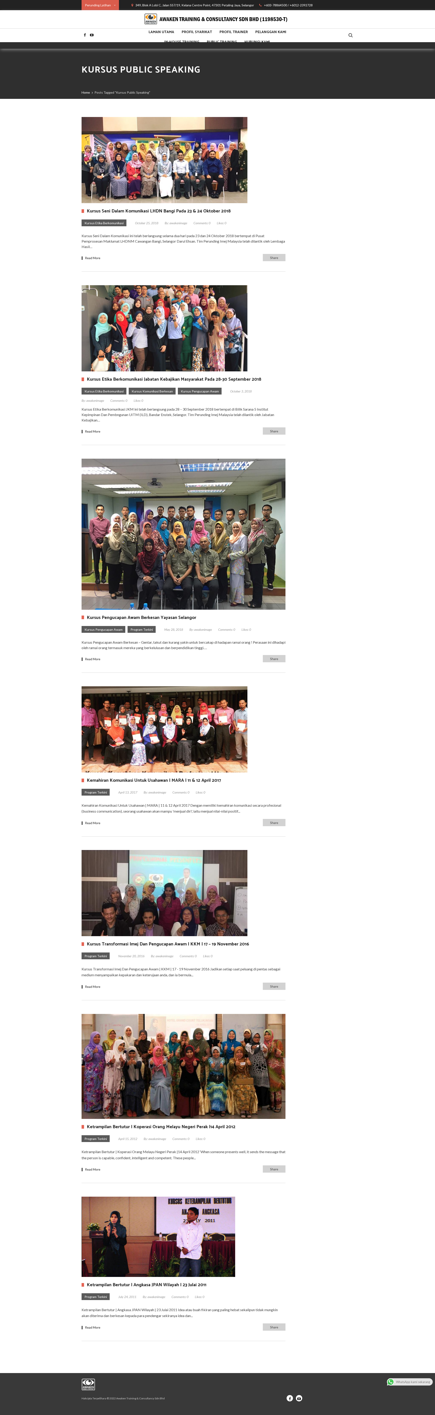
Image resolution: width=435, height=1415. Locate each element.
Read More (92, 258)
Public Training (222, 42)
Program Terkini (141, 629)
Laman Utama (161, 32)
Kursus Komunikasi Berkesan (152, 391)
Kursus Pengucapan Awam (200, 391)
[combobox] (100, 5)
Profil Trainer (234, 32)
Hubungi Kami (257, 42)
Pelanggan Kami (270, 32)
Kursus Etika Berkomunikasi (104, 223)
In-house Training (181, 42)
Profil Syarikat (197, 32)
